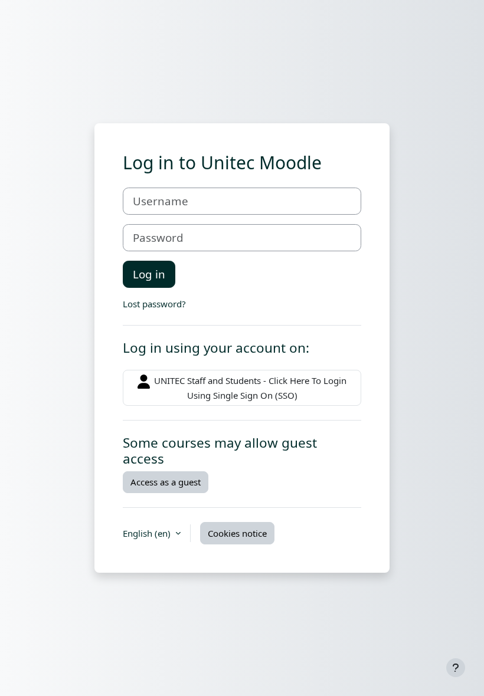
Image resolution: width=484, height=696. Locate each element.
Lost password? (154, 304)
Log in (149, 274)
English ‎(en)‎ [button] (148, 533)
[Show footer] (455, 667)
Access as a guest (165, 482)
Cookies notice (237, 533)
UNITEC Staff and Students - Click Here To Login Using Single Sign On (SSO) (249, 388)
